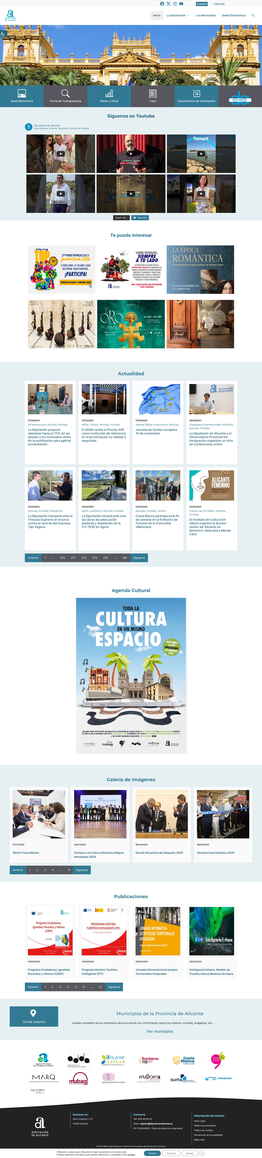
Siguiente (139, 557)
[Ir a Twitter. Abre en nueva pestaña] (168, 4)
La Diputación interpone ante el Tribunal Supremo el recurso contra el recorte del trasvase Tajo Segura (50, 521)
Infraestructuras (37, 424)
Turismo (161, 510)
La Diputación (176, 15)
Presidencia (55, 510)
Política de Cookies (203, 1130)
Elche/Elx (227, 424)
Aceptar (152, 1153)
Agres (85, 510)
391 (125, 557)
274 (105, 557)
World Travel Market (26, 852)
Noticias (52, 424)
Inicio (157, 15)
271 (73, 557)
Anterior (33, 557)
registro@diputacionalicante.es (156, 1123)
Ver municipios (160, 1031)
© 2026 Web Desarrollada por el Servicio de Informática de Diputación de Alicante (131, 1146)
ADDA (85, 424)
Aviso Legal (199, 1121)
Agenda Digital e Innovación (152, 424)
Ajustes (189, 1153)
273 (94, 557)
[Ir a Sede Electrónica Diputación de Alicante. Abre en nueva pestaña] (22, 96)
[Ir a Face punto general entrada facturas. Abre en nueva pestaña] (153, 96)
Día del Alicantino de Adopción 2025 (159, 852)
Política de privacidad (205, 1125)
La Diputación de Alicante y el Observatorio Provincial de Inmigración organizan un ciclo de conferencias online (211, 439)
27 (100, 987)
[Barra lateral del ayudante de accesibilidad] (3, 34)
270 (62, 557)
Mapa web (199, 1139)
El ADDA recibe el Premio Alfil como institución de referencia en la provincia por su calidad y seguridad (104, 435)
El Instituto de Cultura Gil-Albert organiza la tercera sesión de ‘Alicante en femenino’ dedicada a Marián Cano (210, 527)
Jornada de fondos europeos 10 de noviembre (156, 431)
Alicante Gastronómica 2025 (215, 852)
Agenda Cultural (131, 590)
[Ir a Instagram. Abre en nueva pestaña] (175, 4)
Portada (62, 424)
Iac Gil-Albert (207, 510)
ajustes (131, 1154)
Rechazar (171, 1153)
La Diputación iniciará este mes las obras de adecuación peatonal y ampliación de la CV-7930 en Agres (104, 521)
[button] (253, 15)
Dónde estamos (34, 1022)
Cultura (94, 424)
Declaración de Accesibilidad (208, 1135)
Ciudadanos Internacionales (205, 424)
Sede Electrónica (234, 15)
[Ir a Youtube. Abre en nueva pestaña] (181, 4)
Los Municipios (206, 15)
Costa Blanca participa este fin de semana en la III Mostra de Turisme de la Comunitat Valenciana (157, 521)
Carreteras (96, 510)
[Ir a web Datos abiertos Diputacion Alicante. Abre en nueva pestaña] (240, 96)
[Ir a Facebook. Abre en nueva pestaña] (162, 4)
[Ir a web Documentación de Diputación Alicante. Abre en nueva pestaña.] (109, 96)
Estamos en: (80, 1114)
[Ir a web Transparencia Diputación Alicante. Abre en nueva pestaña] (65, 96)
